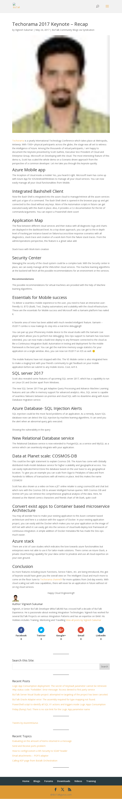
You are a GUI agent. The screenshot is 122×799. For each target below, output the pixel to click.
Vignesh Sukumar (24, 29)
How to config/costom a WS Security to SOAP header (39, 750)
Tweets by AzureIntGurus (25, 722)
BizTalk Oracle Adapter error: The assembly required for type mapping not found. (53, 699)
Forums (48, 781)
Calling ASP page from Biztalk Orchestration (34, 760)
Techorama (18, 140)
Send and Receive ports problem (29, 745)
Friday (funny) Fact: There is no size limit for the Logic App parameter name (51, 709)
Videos (78, 781)
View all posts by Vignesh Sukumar (83, 620)
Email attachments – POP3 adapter (30, 755)
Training (91, 781)
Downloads (63, 781)
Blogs (37, 781)
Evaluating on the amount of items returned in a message (42, 740)
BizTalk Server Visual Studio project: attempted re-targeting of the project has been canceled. (60, 694)
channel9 (57, 579)
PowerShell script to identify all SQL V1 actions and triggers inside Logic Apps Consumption (59, 704)
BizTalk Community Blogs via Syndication (73, 29)
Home (25, 781)
